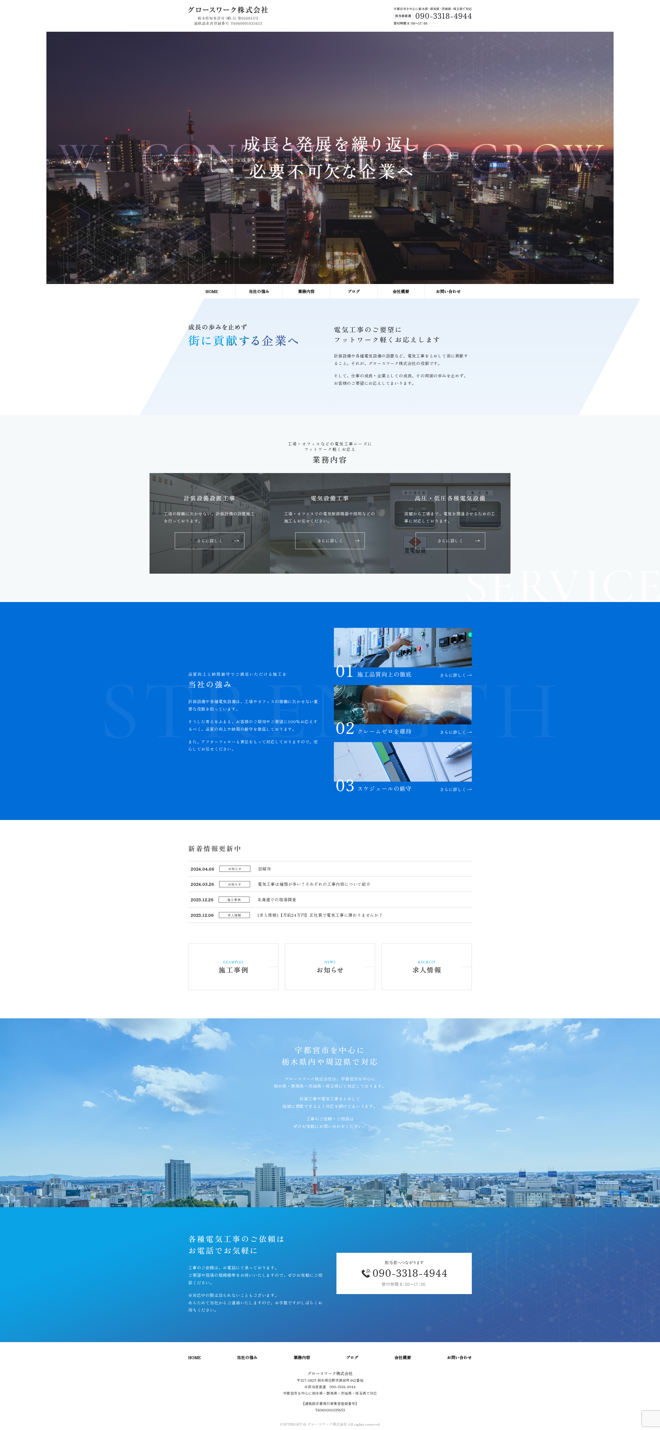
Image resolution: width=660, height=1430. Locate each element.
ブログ (354, 291)
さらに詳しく (210, 541)
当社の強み (259, 291)
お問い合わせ (448, 291)
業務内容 (306, 291)
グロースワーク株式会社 (330, 1373)
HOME (211, 291)
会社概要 (401, 291)
